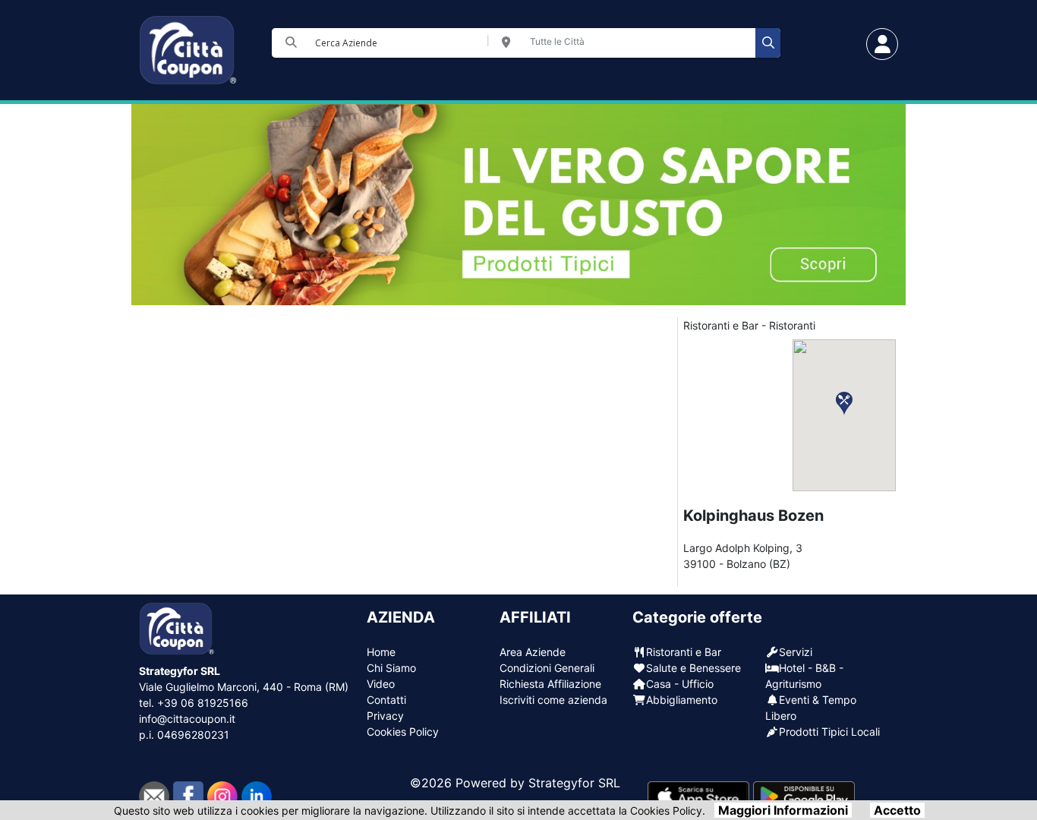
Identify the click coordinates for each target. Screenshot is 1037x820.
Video (381, 683)
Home (381, 651)
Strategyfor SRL (574, 782)
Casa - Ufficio (680, 683)
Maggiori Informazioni (783, 810)
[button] (844, 403)
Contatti (386, 699)
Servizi (795, 651)
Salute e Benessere (693, 667)
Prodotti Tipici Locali (829, 731)
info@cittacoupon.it (187, 718)
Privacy (385, 715)
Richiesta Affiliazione (550, 683)
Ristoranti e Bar (683, 651)
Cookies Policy (403, 731)
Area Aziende (533, 651)
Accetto (897, 810)
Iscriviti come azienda (553, 699)
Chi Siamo (391, 667)
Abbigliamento (681, 699)
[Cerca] (767, 43)
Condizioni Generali (547, 667)
